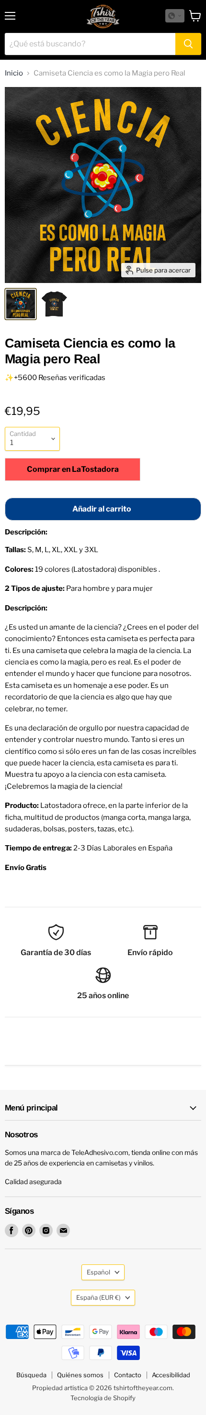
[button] (174, 15)
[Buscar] (188, 44)
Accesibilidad (171, 1375)
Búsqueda (31, 1375)
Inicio (14, 73)
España (98, 1297)
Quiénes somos (80, 1375)
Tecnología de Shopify (103, 1398)
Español (98, 1272)
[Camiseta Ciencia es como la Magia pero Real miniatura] (20, 304)
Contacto (127, 1375)
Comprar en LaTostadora (73, 469)
